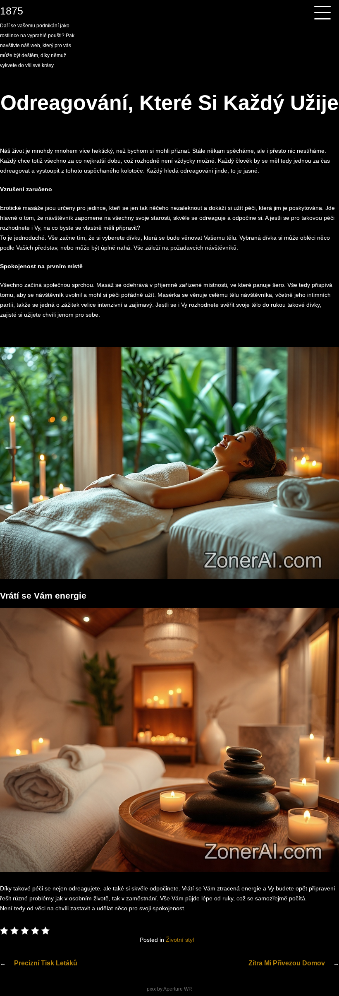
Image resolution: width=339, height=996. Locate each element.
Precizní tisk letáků (45, 963)
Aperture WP (177, 989)
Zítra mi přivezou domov (286, 963)
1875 (11, 11)
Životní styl (180, 939)
